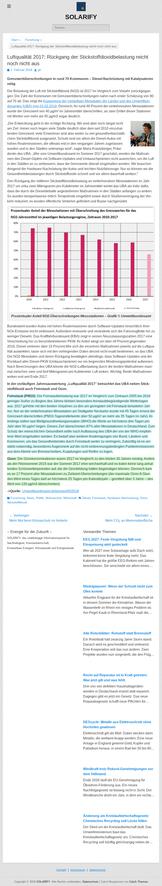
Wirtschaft (70, 498)
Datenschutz (90, 881)
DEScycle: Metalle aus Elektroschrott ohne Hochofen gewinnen (117, 724)
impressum (77, 869)
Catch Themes (138, 881)
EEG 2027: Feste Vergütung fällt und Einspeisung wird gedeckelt (112, 542)
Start (15, 39)
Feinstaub (98, 498)
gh (39, 70)
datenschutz (97, 869)
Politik (40, 498)
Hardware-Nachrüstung (122, 498)
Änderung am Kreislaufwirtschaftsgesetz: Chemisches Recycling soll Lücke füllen (116, 818)
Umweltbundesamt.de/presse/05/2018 (50, 491)
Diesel (86, 498)
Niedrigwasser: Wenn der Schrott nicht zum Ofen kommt (118, 589)
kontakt (61, 869)
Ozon (143, 498)
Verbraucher (53, 498)
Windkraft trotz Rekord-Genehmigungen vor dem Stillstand (118, 771)
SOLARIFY (81, 16)
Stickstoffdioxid (17, 502)
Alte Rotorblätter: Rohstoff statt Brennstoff (117, 633)
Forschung (33, 39)
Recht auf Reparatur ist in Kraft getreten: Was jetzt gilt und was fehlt (115, 677)
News (30, 498)
